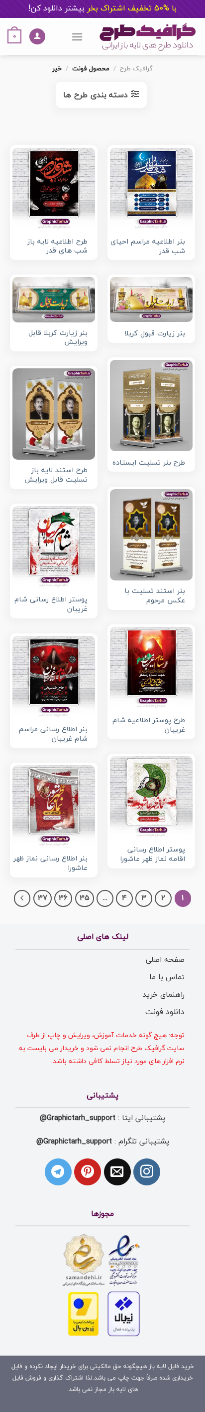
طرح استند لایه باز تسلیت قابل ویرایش (56, 475)
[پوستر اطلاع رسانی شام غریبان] (53, 547)
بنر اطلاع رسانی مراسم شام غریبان (53, 734)
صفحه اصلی (165, 959)
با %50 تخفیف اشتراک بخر (102, 8)
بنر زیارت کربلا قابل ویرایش (58, 338)
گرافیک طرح (136, 68)
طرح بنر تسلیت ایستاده (148, 463)
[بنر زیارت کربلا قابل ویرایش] (53, 299)
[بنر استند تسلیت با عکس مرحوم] (151, 534)
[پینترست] (87, 1171)
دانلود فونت (165, 1012)
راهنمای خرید (163, 994)
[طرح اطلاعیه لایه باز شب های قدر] (53, 189)
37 (42, 898)
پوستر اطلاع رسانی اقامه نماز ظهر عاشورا (152, 855)
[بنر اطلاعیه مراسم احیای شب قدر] (151, 189)
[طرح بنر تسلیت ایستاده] (151, 405)
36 (63, 898)
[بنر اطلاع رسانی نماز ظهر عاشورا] (53, 806)
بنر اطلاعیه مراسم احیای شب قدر (147, 247)
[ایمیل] (117, 1171)
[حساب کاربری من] (37, 36)
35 (85, 898)
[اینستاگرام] (146, 1171)
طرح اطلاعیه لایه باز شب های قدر (57, 247)
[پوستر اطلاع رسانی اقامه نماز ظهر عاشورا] (151, 797)
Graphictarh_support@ (77, 1118)
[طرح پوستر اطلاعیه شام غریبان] (151, 668)
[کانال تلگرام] (58, 1171)
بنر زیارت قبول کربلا (154, 334)
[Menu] (77, 36)
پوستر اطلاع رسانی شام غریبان (51, 604)
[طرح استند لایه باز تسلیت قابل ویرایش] (53, 414)
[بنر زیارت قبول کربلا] (151, 299)
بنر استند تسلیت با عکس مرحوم (154, 596)
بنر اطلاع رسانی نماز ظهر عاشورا (50, 863)
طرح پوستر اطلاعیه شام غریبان (148, 725)
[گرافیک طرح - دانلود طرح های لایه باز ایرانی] (148, 36)
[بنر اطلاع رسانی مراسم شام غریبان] (53, 677)
